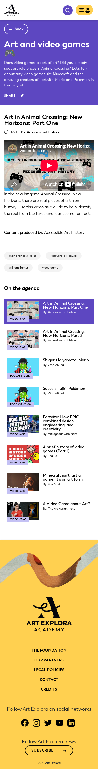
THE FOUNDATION (49, 650)
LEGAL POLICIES (49, 670)
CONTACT (49, 679)
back (19, 29)
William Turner (18, 267)
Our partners (49, 660)
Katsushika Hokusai (63, 255)
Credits (49, 689)
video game (50, 267)
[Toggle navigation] (83, 10)
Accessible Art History (64, 232)
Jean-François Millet (22, 255)
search (68, 10)
